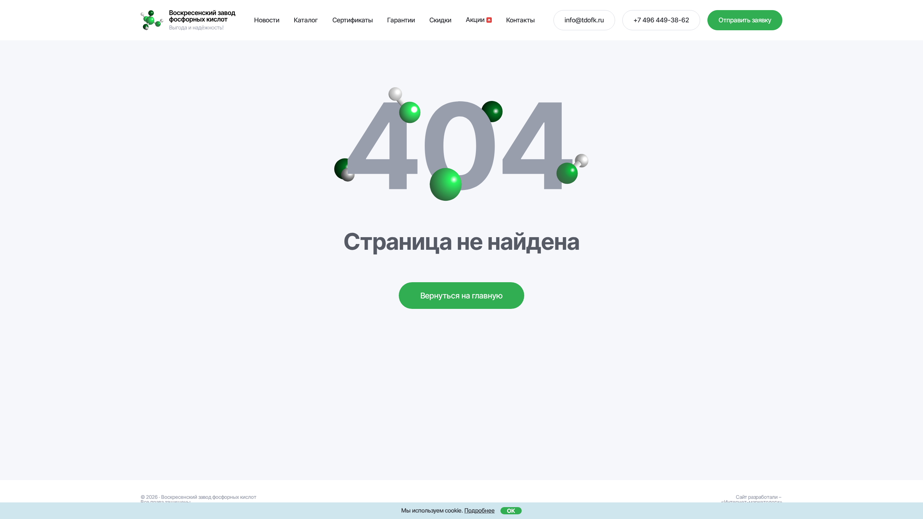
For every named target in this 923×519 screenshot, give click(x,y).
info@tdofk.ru (584, 20)
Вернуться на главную (461, 295)
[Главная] (188, 20)
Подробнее (479, 510)
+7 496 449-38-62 (661, 20)
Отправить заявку (745, 20)
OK (511, 510)
